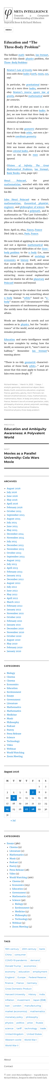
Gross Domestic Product (18, 988)
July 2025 (12, 522)
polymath (35, 210)
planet (27, 404)
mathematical (35, 96)
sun (46, 73)
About (7, 1059)
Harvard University (15, 994)
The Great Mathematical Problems (23, 407)
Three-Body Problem (15, 62)
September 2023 (15, 556)
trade (43, 1028)
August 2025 (13, 518)
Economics (12, 684)
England (9, 977)
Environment (14, 692)
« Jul (13, 820)
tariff (19, 1028)
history (24, 260)
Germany (32, 983)
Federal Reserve (37, 977)
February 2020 (14, 647)
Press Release (14, 733)
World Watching (15, 752)
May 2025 (12, 530)
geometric (29, 128)
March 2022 (13, 602)
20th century (29, 949)
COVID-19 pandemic (16, 960)
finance (9, 983)
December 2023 (15, 545)
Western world (13, 1040)
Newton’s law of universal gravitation (27, 401)
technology (31, 1028)
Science (11, 737)
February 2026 (15, 507)
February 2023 (14, 571)
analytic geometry (12, 387)
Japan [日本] (39, 1000)
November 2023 (15, 549)
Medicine (12, 714)
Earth (12, 390)
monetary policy (14, 1017)
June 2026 (12, 496)
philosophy (32, 1017)
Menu (9, 30)
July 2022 (12, 586)
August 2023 (13, 560)
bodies (26, 73)
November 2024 (15, 537)
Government (14, 699)
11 (14, 797)
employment (40, 971)
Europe (22, 977)
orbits (29, 132)
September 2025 (16, 515)
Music (10, 718)
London (17, 1005)
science (9, 1028)
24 (7, 809)
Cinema (11, 677)
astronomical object (30, 387)
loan (7, 1005)
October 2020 (14, 636)
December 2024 (15, 534)
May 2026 (12, 499)
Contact (8, 1066)
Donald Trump (13, 966)
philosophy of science (13, 404)
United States (34, 1034)
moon (41, 73)
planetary (39, 279)
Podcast (11, 726)
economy (10, 971)
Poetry (10, 729)
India (42, 994)
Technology (13, 741)
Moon (19, 398)
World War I (30, 1040)
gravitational (32, 84)
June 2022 (12, 590)
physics (30, 58)
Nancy (30, 229)
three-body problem (30, 410)
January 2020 (14, 651)
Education (9, 339)
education (31, 390)
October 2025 (14, 511)
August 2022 (13, 583)
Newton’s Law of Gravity (19, 70)
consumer (20, 954)
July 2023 (12, 564)
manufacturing (32, 1005)
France (38, 229)
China (8, 954)
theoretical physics (12, 410)
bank (42, 949)
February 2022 (14, 605)
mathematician (12, 184)
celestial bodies (20, 151)
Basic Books (13, 173)
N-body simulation (31, 398)
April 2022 (12, 598)
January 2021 (14, 624)
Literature (12, 703)
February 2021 (14, 621)
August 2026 (14, 488)
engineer (9, 207)
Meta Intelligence (31, 11)
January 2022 (14, 609)
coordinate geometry (25, 136)
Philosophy (13, 722)
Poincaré (8, 282)
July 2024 (12, 541)
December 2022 (15, 579)
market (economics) (16, 1011)
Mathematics (14, 707)
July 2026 (12, 492)
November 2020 (15, 632)
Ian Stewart (42, 55)
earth (34, 73)
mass (35, 154)
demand (35, 960)
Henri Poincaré (15, 180)
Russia (39, 1023)
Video (10, 745)
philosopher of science (32, 207)
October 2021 (14, 617)
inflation (9, 1000)
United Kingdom (14, 1034)
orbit (46, 401)
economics (10, 260)
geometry (15, 393)
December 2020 (15, 628)
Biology (11, 673)
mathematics (10, 398)
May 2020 (12, 643)
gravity (23, 393)
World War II (11, 1045)
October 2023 (14, 552)
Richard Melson (11, 384)
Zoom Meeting (15, 756)
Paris (27, 233)
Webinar (11, 748)
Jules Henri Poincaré (16, 199)
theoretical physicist (36, 203)
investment (23, 1000)
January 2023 (14, 575)
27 (26, 809)
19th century (12, 949)
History (32, 994)
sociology (40, 256)
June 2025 (12, 526)
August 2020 (13, 639)
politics (20, 1023)
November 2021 (15, 613)
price (30, 1023)
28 (33, 809)
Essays (38, 384)
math (21, 55)
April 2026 (12, 503)
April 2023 (12, 568)
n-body (32, 252)
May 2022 (12, 594)
